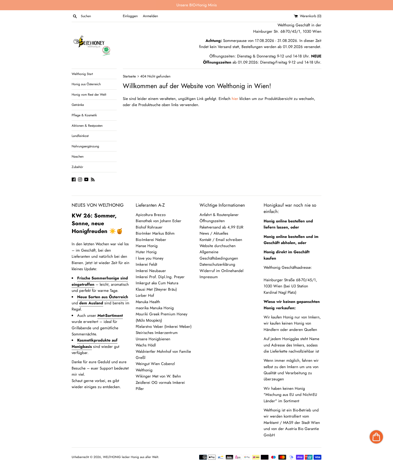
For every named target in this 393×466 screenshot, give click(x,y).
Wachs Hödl (146, 345)
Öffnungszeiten (212, 221)
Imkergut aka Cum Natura (157, 283)
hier (235, 98)
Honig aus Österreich (86, 84)
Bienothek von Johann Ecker (158, 221)
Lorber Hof (145, 295)
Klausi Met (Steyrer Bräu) (156, 289)
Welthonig (144, 370)
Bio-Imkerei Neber (151, 239)
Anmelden (150, 15)
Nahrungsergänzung (85, 146)
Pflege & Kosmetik (84, 115)
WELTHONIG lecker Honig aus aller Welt (130, 457)
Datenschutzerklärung (217, 264)
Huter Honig (146, 252)
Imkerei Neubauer (151, 270)
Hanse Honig (147, 246)
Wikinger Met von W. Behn (158, 376)
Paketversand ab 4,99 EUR (221, 227)
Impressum (209, 277)
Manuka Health (148, 302)
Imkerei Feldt (146, 264)
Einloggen (130, 15)
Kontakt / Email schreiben (221, 239)
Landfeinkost (80, 135)
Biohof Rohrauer (149, 227)
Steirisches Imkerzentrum (157, 332)
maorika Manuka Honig (155, 308)
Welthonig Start (82, 74)
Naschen (78, 156)
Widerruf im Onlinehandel (221, 270)
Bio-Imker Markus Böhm (155, 233)
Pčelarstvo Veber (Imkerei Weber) (164, 326)
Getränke (78, 104)
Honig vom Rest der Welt (89, 94)
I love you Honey (149, 258)
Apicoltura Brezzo (151, 214)
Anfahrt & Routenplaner (219, 214)
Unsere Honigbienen (153, 339)
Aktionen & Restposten (87, 125)
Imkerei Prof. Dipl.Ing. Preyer (160, 277)
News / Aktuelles (214, 233)
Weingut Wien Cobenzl (155, 363)
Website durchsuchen (218, 246)
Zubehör (77, 167)
